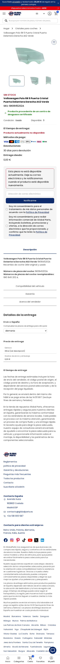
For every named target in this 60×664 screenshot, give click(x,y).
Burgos (21, 651)
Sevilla (35, 616)
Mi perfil (51, 661)
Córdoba (52, 625)
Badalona (8, 638)
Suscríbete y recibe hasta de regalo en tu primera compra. (28, 3)
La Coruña (23, 633)
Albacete (31, 651)
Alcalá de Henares (20, 647)
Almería (6, 647)
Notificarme (30, 200)
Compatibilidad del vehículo (30, 286)
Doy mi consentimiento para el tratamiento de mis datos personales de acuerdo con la (30, 209)
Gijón (46, 629)
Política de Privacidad (37, 212)
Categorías (19, 661)
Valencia (27, 616)
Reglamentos (10, 461)
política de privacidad (14, 465)
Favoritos (40, 661)
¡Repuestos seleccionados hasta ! (29, 8)
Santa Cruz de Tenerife (32, 642)
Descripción (30, 249)
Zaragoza (44, 616)
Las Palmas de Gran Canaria (16, 625)
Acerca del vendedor (30, 301)
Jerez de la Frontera (12, 642)
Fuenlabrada (36, 647)
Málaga (7, 620)
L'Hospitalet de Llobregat (31, 629)
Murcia (15, 620)
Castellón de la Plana (45, 651)
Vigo (17, 629)
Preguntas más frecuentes (17, 474)
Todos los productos (13, 478)
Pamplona (49, 642)
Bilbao (43, 625)
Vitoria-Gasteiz (10, 633)
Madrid (6, 616)
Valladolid (8, 629)
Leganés (47, 647)
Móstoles (48, 638)
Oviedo (17, 638)
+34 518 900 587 (15, 515)
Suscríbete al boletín (13, 486)
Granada (40, 633)
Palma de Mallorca (28, 620)
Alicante (35, 625)
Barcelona (16, 616)
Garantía (30, 293)
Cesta (30, 659)
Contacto (8, 482)
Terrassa (50, 633)
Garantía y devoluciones (15, 470)
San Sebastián (10, 651)
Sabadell (38, 638)
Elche (32, 633)
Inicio (7, 661)
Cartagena (27, 638)
